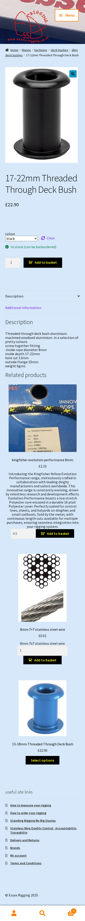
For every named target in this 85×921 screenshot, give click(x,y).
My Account (14, 913)
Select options (42, 760)
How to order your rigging (28, 813)
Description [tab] (14, 296)
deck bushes (59, 50)
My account (18, 855)
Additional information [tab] (23, 307)
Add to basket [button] (58, 533)
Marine (26, 50)
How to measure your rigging (30, 805)
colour (10, 233)
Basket (65, 909)
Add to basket (46, 262)
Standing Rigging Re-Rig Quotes (33, 821)
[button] (73, 73)
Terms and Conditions (25, 863)
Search (42, 913)
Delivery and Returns (24, 840)
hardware (40, 50)
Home (14, 50)
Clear (51, 238)
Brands (15, 848)
